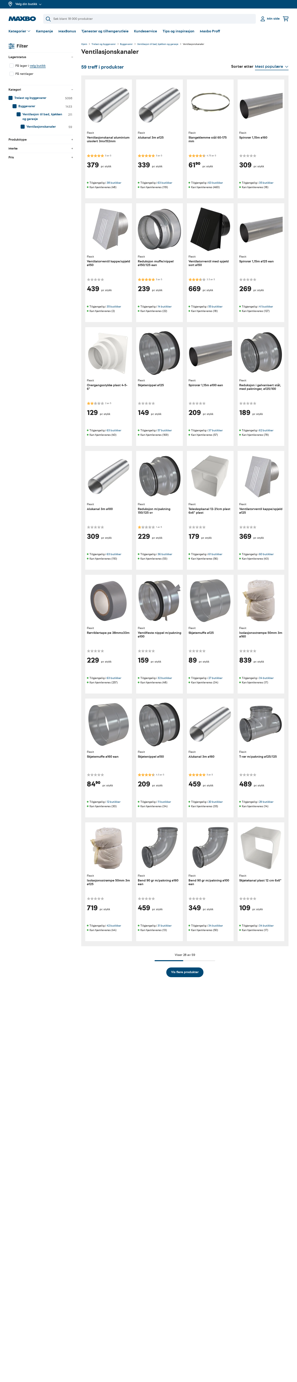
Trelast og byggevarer (104, 44)
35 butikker (266, 183)
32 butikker (165, 678)
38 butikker (114, 183)
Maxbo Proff (210, 31)
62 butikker (266, 430)
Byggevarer (126, 44)
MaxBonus (67, 31)
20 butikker (215, 802)
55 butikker (215, 307)
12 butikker (113, 802)
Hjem (84, 44)
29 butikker (266, 802)
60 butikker (266, 554)
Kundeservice (145, 31)
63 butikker (165, 183)
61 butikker (215, 554)
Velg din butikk (26, 4)
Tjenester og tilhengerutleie (104, 31)
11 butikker (164, 802)
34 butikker (266, 678)
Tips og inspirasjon (178, 31)
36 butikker (165, 554)
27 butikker (215, 678)
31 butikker (165, 926)
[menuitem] (40, 98)
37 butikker (215, 430)
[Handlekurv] (286, 18)
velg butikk (38, 66)
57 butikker (165, 430)
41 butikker (266, 307)
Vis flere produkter (185, 972)
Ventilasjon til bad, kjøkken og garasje (157, 44)
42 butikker (114, 926)
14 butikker (165, 307)
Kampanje (44, 31)
